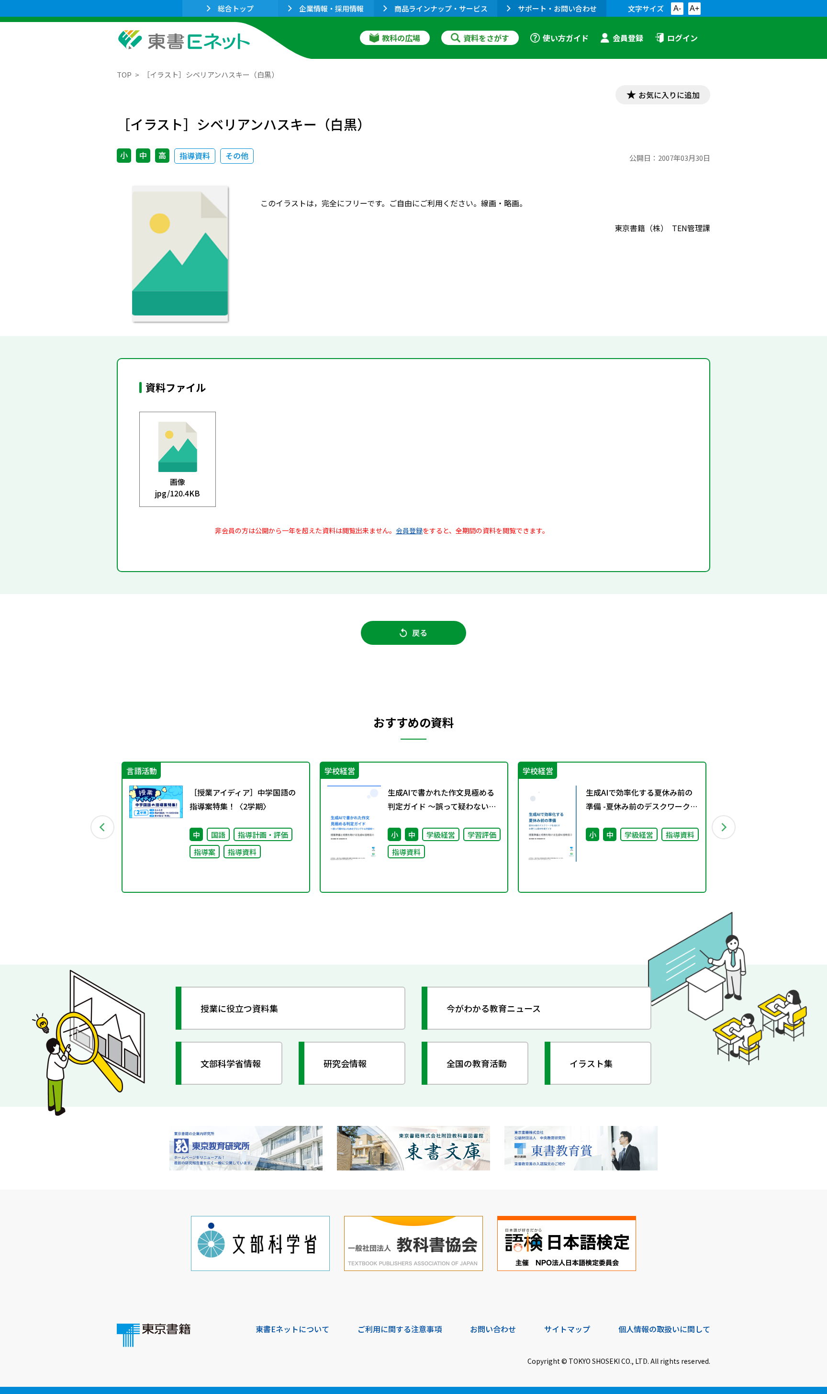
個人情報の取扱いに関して (664, 1329)
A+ (694, 8)
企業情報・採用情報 (331, 8)
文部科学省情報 (231, 1063)
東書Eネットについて (292, 1329)
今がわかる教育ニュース (494, 1008)
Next (724, 827)
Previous (102, 827)
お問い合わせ (493, 1329)
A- (677, 8)
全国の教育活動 (477, 1063)
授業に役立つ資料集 (239, 1008)
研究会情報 (345, 1063)
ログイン (682, 38)
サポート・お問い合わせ (557, 8)
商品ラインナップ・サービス (441, 8)
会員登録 (628, 38)
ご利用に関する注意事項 (400, 1329)
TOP (124, 74)
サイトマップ (567, 1329)
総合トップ (236, 8)
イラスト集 (591, 1063)
